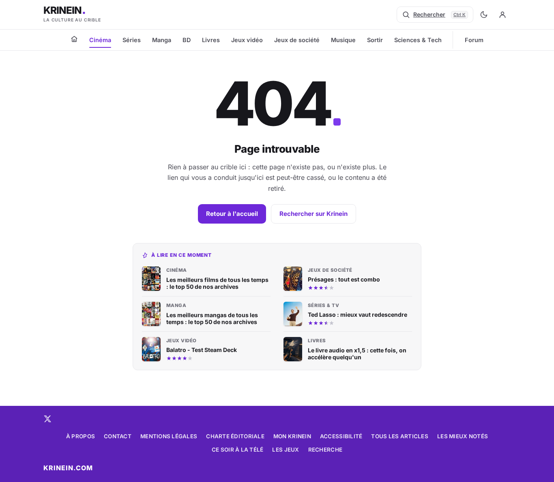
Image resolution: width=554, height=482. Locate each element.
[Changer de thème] (484, 14)
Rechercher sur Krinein (313, 214)
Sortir (375, 39)
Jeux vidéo (247, 39)
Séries (131, 39)
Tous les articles (399, 436)
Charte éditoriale (235, 436)
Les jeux (285, 449)
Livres (211, 39)
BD (187, 39)
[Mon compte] (502, 14)
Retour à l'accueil (232, 214)
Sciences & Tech (418, 39)
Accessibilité (341, 436)
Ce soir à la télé (238, 449)
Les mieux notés (462, 436)
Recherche (325, 449)
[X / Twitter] (47, 419)
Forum (474, 39)
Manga (161, 39)
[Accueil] (74, 39)
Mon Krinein (292, 436)
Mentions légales (168, 436)
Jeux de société (297, 39)
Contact (117, 436)
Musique (343, 39)
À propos (80, 436)
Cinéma (100, 39)
